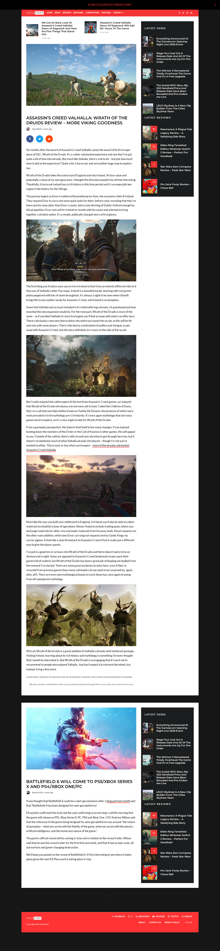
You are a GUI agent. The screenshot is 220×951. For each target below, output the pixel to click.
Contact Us (155, 922)
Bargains (78, 13)
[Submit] (49, 139)
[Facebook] (179, 13)
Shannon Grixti (37, 792)
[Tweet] (39, 139)
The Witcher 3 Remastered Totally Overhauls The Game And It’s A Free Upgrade (173, 73)
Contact (117, 13)
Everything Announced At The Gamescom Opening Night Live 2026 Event (172, 41)
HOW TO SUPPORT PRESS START (110, 4)
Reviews (67, 13)
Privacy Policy (172, 922)
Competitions (92, 13)
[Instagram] (187, 13)
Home (49, 13)
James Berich (37, 129)
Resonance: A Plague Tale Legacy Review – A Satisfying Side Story (176, 133)
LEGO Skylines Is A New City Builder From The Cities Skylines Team (173, 108)
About (142, 922)
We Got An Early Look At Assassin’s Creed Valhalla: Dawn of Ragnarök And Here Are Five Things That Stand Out (59, 28)
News (57, 13)
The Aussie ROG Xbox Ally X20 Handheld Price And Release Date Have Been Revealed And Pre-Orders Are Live (172, 91)
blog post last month (118, 801)
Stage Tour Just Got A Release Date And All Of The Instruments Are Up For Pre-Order (173, 57)
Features (106, 13)
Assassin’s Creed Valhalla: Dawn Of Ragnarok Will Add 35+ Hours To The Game (117, 25)
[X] (183, 13)
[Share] (29, 139)
